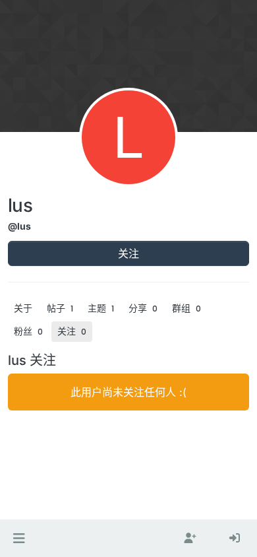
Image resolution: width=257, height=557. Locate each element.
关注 (128, 253)
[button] (18, 538)
